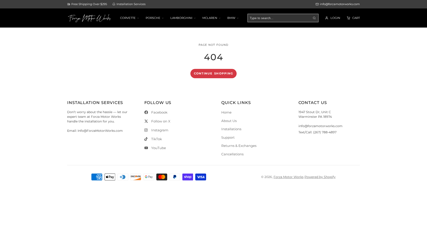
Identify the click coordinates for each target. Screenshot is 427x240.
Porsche (153, 18)
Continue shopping (213, 73)
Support (228, 137)
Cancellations (232, 154)
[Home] (89, 18)
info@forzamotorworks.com (340, 4)
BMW (231, 18)
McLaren (209, 18)
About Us (229, 121)
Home (226, 112)
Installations (231, 129)
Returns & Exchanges (238, 146)
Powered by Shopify (320, 177)
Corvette (128, 18)
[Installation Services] (128, 4)
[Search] (314, 18)
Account (332, 18)
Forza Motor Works (289, 177)
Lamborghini (181, 18)
